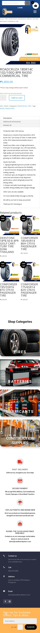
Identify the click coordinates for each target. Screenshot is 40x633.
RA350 (2, 108)
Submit (30, 626)
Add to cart (16, 97)
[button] (37, 27)
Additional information (12, 122)
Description (7, 118)
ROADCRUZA (13, 19)
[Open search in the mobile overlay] (16, 3)
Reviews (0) (7, 125)
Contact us (12, 556)
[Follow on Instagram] (9, 601)
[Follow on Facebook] (5, 601)
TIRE (6, 19)
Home (2, 19)
